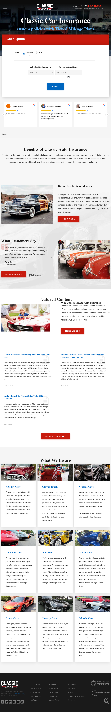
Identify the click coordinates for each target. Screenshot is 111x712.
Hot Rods (47, 552)
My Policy (71, 688)
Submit (55, 86)
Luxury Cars (49, 618)
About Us (71, 700)
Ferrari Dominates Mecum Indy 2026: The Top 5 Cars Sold (27, 356)
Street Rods (85, 552)
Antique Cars (13, 486)
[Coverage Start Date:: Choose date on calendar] (68, 77)
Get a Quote (72, 684)
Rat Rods (52, 684)
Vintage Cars (86, 487)
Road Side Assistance (75, 186)
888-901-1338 (94, 6)
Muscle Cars (86, 618)
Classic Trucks (50, 487)
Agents (70, 692)
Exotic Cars (12, 618)
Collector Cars (14, 552)
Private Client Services (76, 696)
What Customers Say (18, 240)
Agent (41, 52)
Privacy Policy (20, 694)
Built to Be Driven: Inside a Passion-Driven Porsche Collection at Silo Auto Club (82, 356)
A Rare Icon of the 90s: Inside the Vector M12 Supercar (23, 397)
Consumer (29, 53)
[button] (5, 7)
